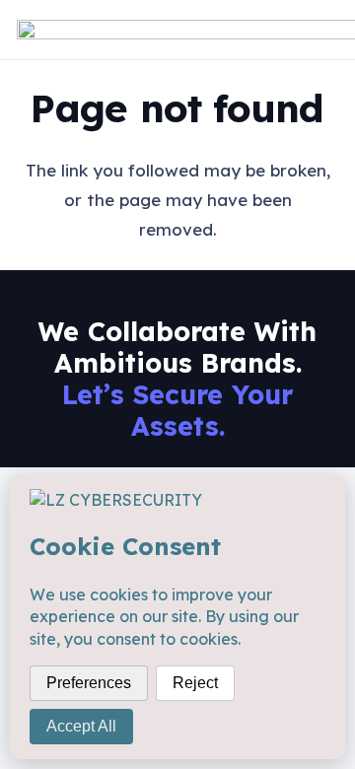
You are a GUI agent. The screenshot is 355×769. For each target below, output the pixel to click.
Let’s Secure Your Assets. (177, 410)
